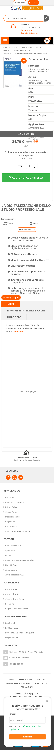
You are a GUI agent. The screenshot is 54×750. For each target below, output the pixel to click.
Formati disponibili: (9, 219)
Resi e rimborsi (11, 526)
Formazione (27, 687)
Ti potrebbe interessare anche (26, 310)
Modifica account (12, 516)
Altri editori (41, 683)
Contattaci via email (29, 33)
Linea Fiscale (25, 679)
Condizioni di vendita (14, 502)
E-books (41, 679)
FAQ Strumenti (11, 637)
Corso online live (12, 594)
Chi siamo (9, 497)
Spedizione (10, 550)
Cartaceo (35, 223)
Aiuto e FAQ (14, 317)
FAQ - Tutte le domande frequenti (19, 632)
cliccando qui (18, 331)
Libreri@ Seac (11, 565)
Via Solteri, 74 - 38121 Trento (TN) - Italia (26, 652)
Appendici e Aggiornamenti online (20, 560)
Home (11, 679)
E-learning (9, 604)
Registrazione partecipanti (16, 608)
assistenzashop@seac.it (20, 657)
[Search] (46, 18)
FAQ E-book (10, 623)
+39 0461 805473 (16, 664)
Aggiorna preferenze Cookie (17, 531)
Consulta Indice (27, 229)
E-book (8, 555)
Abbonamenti (11, 570)
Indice (10, 304)
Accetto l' (26, 728)
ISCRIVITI (27, 736)
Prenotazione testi (13, 545)
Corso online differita (14, 599)
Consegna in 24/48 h (27, 457)
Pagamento (10, 521)
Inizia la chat (27, 30)
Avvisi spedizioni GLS (14, 574)
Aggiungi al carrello (25, 177)
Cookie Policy (11, 512)
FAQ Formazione (12, 628)
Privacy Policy (11, 507)
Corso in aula (11, 589)
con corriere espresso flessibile (27, 460)
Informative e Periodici (18, 683)
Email (13, 714)
